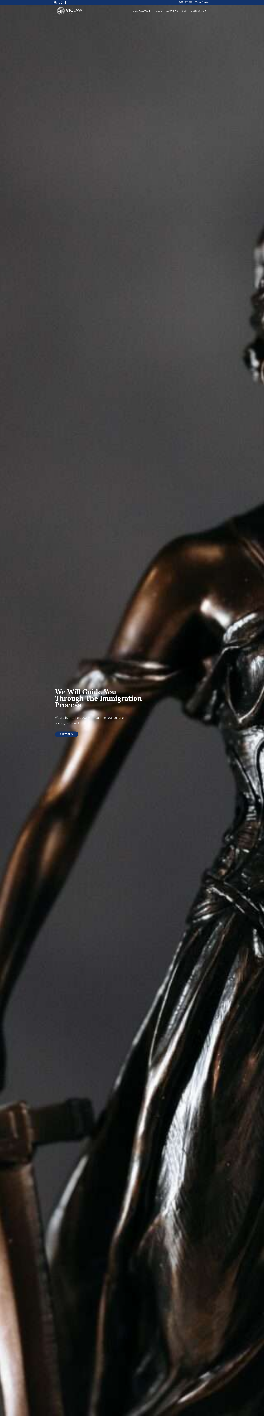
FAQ (184, 11)
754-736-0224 (187, 2)
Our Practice (141, 11)
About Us (172, 11)
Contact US (67, 734)
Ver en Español (202, 2)
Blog (159, 11)
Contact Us (198, 11)
